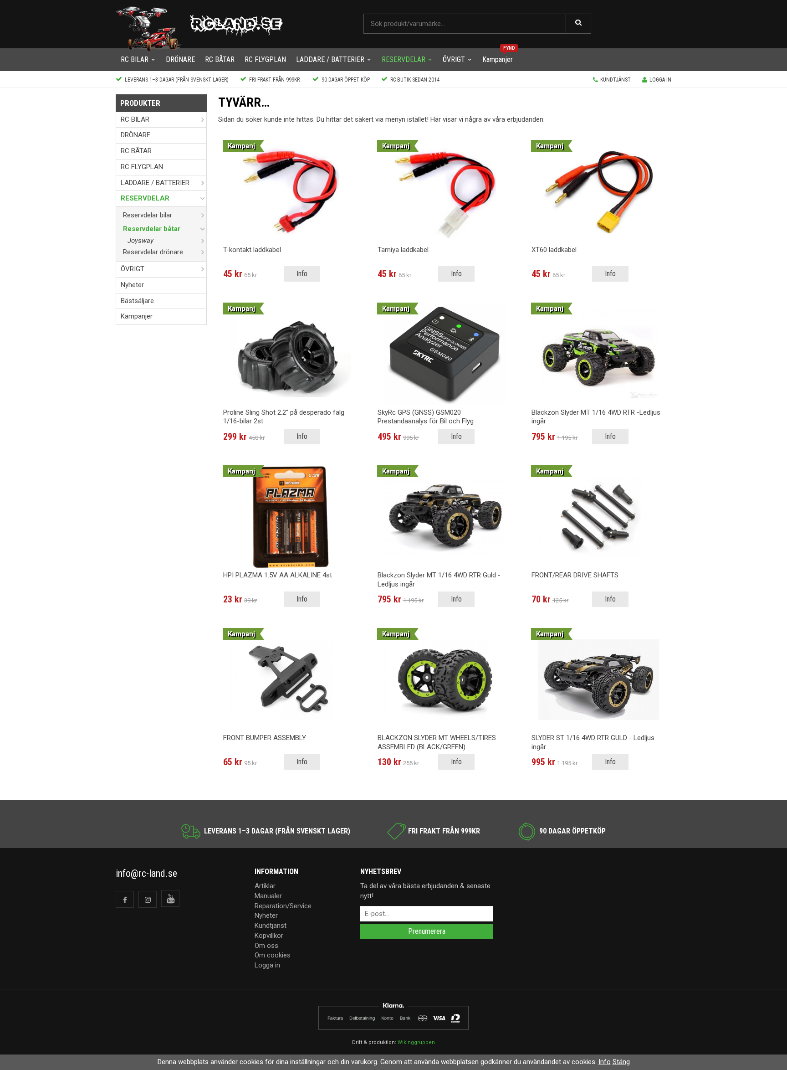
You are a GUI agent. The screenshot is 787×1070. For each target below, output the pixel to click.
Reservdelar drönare (153, 252)
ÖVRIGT (454, 59)
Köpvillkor (269, 935)
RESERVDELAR (403, 59)
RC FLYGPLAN (265, 59)
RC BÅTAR (220, 59)
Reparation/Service (283, 906)
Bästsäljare (137, 301)
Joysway (140, 241)
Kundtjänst (615, 80)
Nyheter (132, 285)
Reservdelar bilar (147, 215)
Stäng (621, 1062)
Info (301, 273)
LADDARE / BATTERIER (330, 59)
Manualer (268, 896)
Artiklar (265, 886)
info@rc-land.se (146, 873)
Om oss (266, 945)
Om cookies (273, 955)
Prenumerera (426, 931)
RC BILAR (134, 59)
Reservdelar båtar (151, 229)
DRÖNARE (180, 59)
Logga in (660, 80)
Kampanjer (497, 59)
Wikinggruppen (416, 1042)
